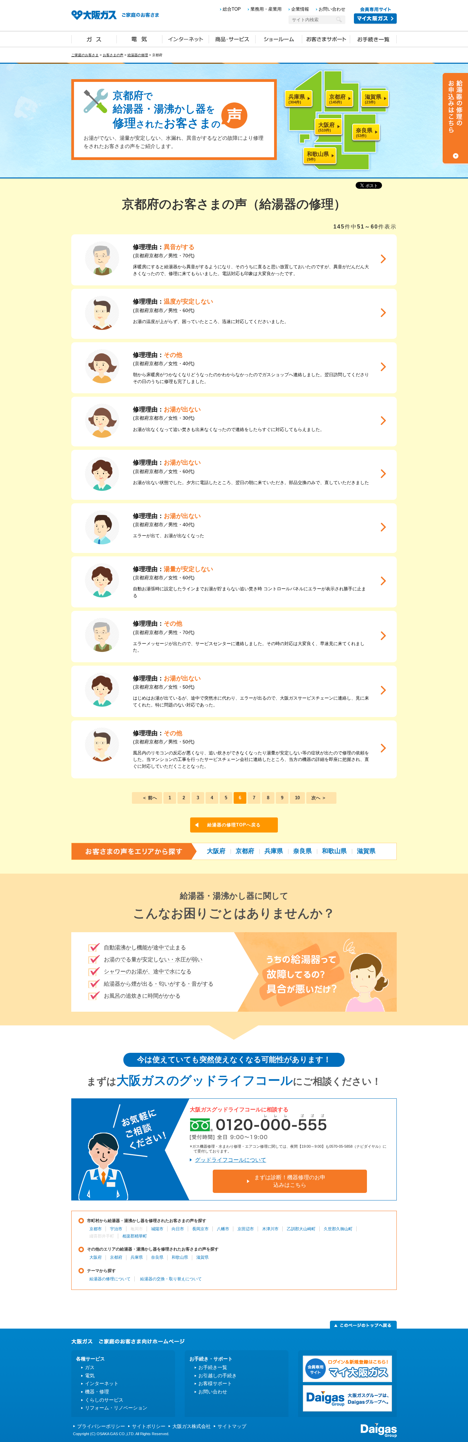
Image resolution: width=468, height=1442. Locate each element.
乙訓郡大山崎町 (301, 1229)
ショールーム (279, 39)
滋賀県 (366, 851)
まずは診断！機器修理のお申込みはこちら (289, 1181)
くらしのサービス (104, 1400)
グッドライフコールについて (230, 1160)
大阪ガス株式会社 (191, 1426)
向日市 (178, 1229)
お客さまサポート (326, 39)
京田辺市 (245, 1229)
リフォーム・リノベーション (116, 1407)
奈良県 (302, 851)
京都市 (95, 1229)
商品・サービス (232, 39)
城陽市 (157, 1229)
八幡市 (223, 1229)
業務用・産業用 (266, 9)
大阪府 (216, 851)
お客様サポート (215, 1383)
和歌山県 (334, 851)
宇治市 (116, 1229)
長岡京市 (200, 1229)
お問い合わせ (332, 9)
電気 (139, 39)
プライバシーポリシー (101, 1426)
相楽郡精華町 (134, 1236)
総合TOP (232, 9)
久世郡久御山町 (338, 1229)
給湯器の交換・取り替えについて (171, 1279)
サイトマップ (232, 1426)
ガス (94, 39)
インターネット (185, 39)
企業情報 (300, 9)
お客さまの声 (113, 55)
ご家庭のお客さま (85, 55)
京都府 (245, 851)
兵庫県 (273, 851)
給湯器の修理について (110, 1279)
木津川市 (270, 1229)
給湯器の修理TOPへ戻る (234, 824)
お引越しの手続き (217, 1375)
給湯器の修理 (137, 55)
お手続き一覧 (373, 39)
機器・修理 (97, 1391)
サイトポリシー (148, 1426)
